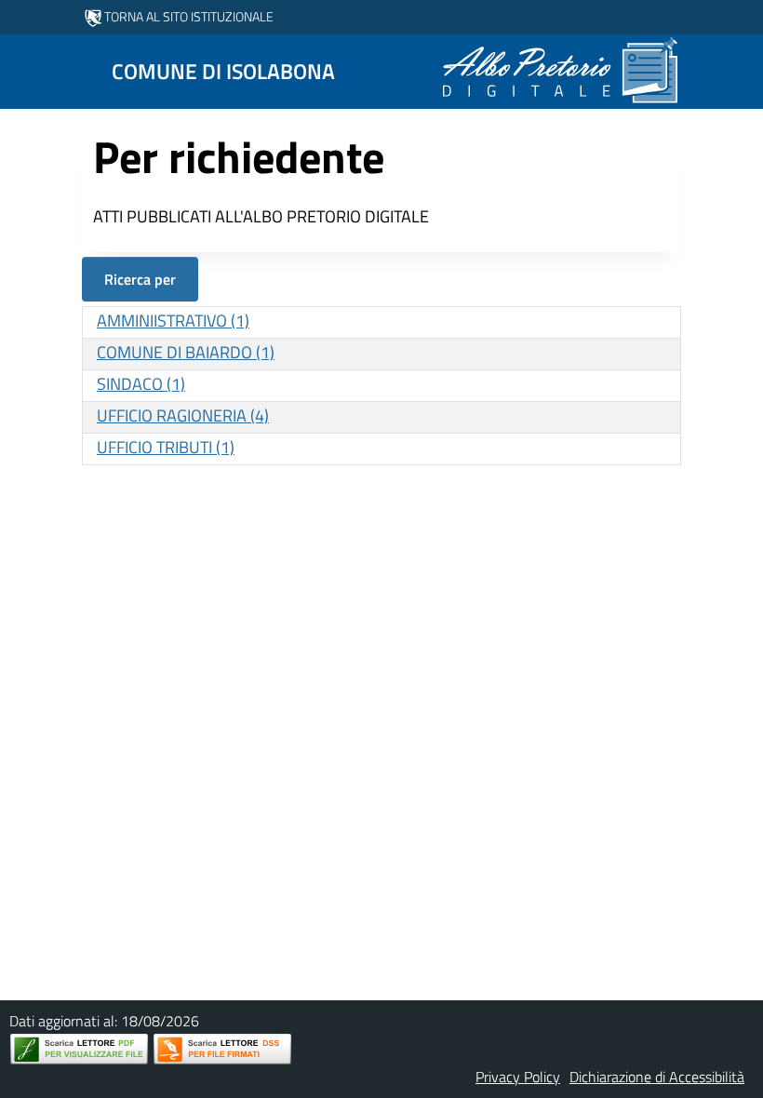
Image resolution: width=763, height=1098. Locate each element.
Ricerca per (140, 279)
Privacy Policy (517, 1076)
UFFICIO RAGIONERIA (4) (183, 415)
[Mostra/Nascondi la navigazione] (22, 70)
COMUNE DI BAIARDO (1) (185, 352)
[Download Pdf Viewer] (79, 1049)
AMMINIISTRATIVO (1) (173, 320)
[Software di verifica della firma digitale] (222, 1049)
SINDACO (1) (141, 383)
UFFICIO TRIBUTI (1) (165, 447)
